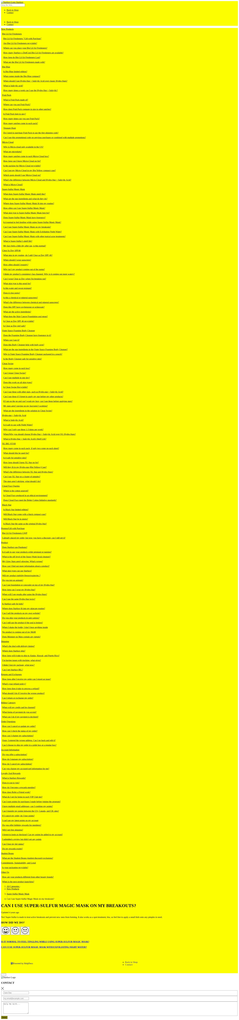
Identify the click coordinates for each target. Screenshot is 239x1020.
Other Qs (5, 872)
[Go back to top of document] (3, 974)
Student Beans (7, 853)
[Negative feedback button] (25, 931)
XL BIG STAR (9, 443)
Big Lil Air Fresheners (12, 34)
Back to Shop (13, 10)
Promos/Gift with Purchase (13, 528)
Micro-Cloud (8, 142)
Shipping (5, 641)
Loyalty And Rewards (10, 773)
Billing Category (8, 703)
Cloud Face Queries (11, 486)
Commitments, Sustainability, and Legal (18, 863)
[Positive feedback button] (5, 931)
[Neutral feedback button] (15, 931)
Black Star (6, 505)
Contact (10, 12)
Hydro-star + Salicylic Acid (14, 415)
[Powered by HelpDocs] (22, 963)
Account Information (10, 750)
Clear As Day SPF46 (11, 250)
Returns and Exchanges (11, 674)
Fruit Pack (6, 95)
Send (4, 1017)
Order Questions (8, 721)
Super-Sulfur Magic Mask (13, 189)
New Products (7, 29)
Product (4, 542)
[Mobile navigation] (2, 17)
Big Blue (6, 67)
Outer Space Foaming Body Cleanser (18, 330)
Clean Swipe (7, 363)
